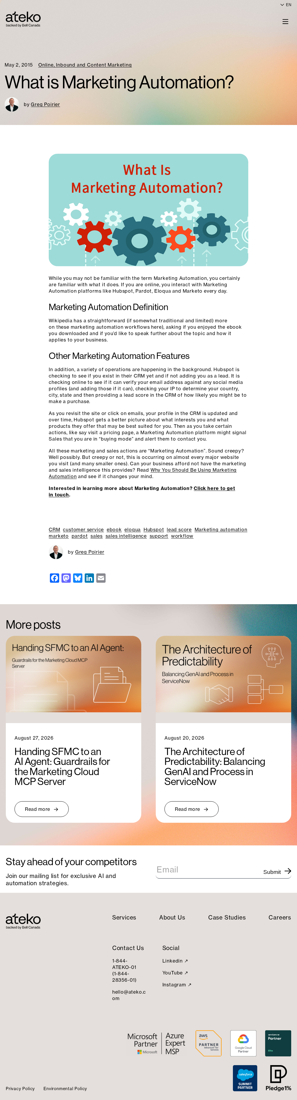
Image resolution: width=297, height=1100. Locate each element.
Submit (272, 872)
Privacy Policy (20, 1088)
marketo (59, 536)
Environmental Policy (65, 1088)
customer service (83, 529)
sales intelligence (126, 536)
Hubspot (154, 529)
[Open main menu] (285, 21)
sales (96, 536)
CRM (54, 529)
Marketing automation (221, 529)
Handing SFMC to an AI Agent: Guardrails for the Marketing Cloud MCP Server (62, 767)
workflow (182, 536)
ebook (114, 529)
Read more (37, 809)
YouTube (172, 973)
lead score (179, 529)
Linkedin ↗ (175, 961)
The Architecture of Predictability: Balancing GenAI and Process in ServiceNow (214, 767)
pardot (80, 536)
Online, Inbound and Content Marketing (85, 65)
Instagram (174, 985)
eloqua (132, 529)
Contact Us (128, 948)
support (159, 536)
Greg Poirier (45, 104)
